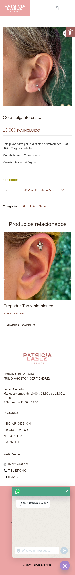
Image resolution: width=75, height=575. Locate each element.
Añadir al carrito (43, 189)
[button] (4, 278)
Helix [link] (32, 206)
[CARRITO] (57, 8)
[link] (70, 32)
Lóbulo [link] (41, 206)
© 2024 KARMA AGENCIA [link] (37, 565)
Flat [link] (24, 206)
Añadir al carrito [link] (20, 325)
